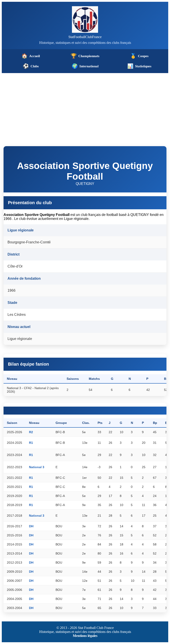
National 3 (36, 467)
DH (31, 526)
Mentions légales (85, 636)
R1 (31, 442)
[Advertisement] (85, 106)
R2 (31, 432)
